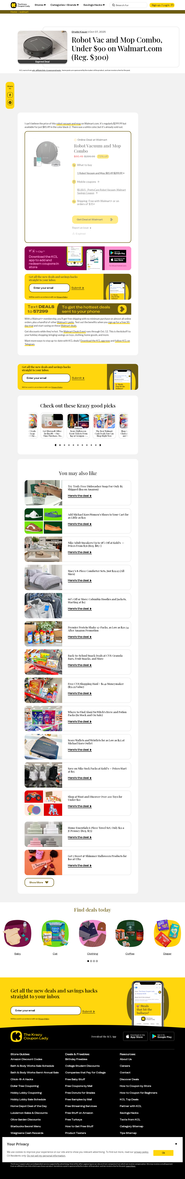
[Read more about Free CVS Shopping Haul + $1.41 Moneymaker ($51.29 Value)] (43, 690)
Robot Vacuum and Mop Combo (97, 148)
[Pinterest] (10, 102)
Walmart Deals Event (74, 331)
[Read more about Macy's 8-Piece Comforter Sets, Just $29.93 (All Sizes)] (43, 577)
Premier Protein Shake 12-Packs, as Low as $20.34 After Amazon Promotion (98, 629)
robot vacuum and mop (68, 123)
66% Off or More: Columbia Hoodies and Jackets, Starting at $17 (97, 600)
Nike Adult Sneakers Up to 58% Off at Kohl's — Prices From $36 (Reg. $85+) (96, 544)
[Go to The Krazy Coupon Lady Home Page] (20, 5)
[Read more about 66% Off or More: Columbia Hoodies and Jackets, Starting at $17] (43, 605)
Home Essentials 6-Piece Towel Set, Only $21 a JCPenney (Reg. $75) (96, 829)
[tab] (60, 445)
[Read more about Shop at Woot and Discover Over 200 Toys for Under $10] (43, 803)
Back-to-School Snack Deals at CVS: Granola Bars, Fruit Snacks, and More (95, 657)
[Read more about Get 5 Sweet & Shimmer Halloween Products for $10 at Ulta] (43, 862)
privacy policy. (141, 1152)
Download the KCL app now (95, 340)
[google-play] (162, 1036)
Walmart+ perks (65, 322)
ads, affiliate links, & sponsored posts (46, 70)
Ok (163, 1153)
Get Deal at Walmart (90, 219)
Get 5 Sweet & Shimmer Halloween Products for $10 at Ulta (97, 857)
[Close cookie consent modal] (176, 1144)
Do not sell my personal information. (46, 1155)
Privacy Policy (62, 297)
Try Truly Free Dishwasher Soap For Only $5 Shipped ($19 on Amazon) (95, 487)
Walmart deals (68, 325)
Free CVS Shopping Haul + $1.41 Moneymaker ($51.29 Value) (96, 685)
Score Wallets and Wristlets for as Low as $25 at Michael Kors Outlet (96, 741)
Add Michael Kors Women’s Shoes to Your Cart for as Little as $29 (98, 516)
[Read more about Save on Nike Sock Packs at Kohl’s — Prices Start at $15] (43, 775)
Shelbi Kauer (79, 31)
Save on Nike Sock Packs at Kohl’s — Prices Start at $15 (97, 770)
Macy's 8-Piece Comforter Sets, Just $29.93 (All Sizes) (96, 572)
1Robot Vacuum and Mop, (100, 173)
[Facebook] (10, 95)
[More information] (98, 182)
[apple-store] (135, 1036)
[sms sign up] (78, 309)
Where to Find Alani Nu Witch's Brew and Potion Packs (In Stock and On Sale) (97, 713)
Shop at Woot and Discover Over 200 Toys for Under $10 (95, 798)
